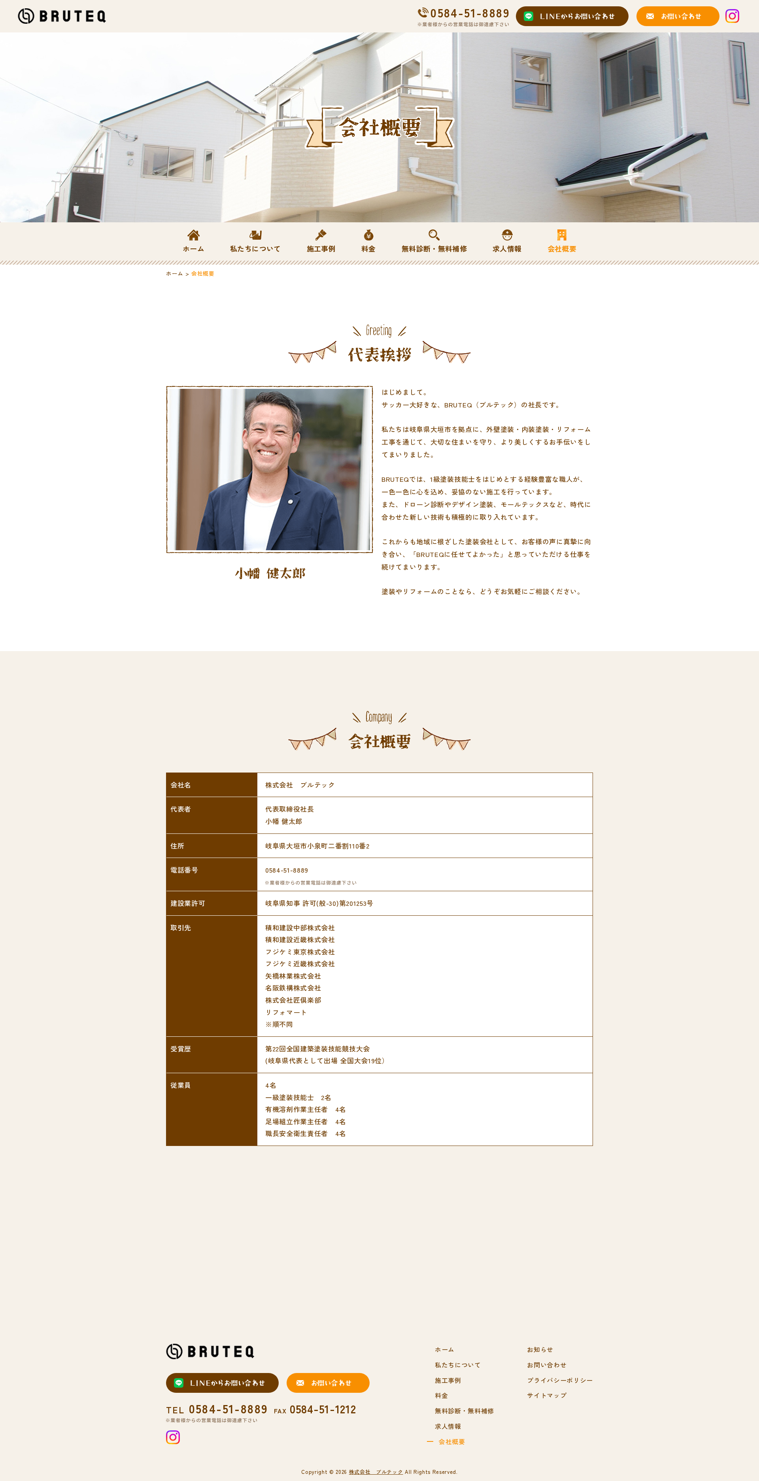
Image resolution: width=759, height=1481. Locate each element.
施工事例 (448, 1380)
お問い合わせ (681, 16)
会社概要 (452, 1441)
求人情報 (448, 1426)
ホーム (174, 273)
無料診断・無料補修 (464, 1410)
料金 (441, 1395)
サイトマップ (546, 1395)
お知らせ (540, 1349)
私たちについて (458, 1364)
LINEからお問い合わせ (577, 16)
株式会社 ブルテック (376, 1471)
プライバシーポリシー (560, 1380)
